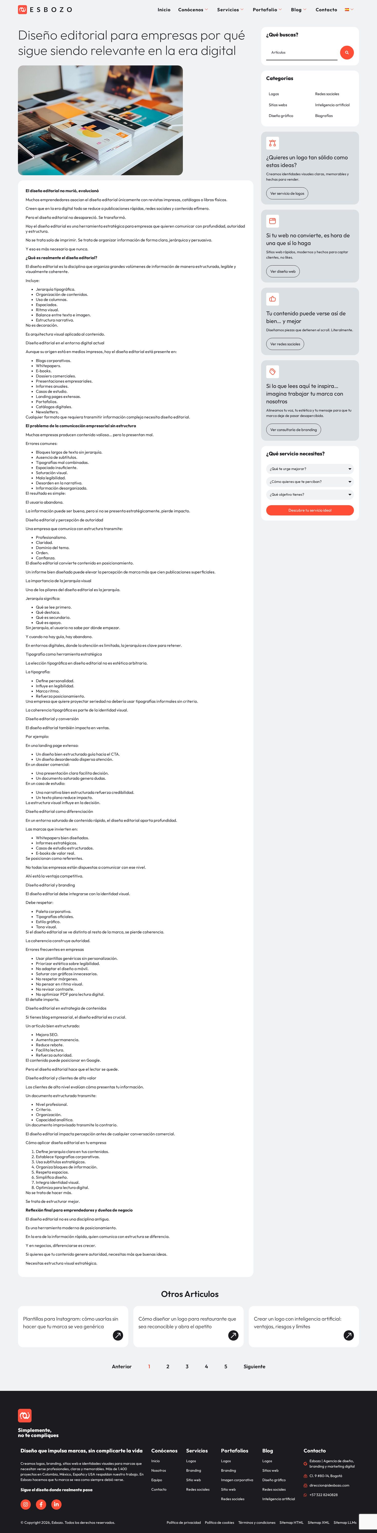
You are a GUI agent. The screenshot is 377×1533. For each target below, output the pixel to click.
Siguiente (254, 1366)
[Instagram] (26, 1504)
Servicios (228, 10)
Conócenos (190, 10)
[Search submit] (347, 53)
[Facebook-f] (41, 1504)
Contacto (326, 10)
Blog (296, 10)
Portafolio (265, 10)
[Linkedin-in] (56, 1504)
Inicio (164, 10)
